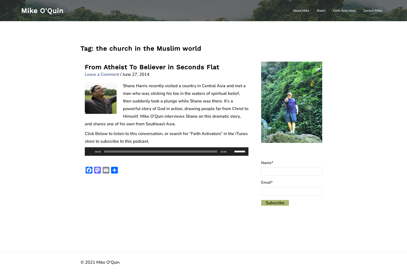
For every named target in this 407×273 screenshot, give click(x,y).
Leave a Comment (102, 74)
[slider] (240, 151)
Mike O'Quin (42, 11)
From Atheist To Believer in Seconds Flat (152, 67)
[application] (166, 151)
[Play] (90, 151)
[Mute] (231, 151)
